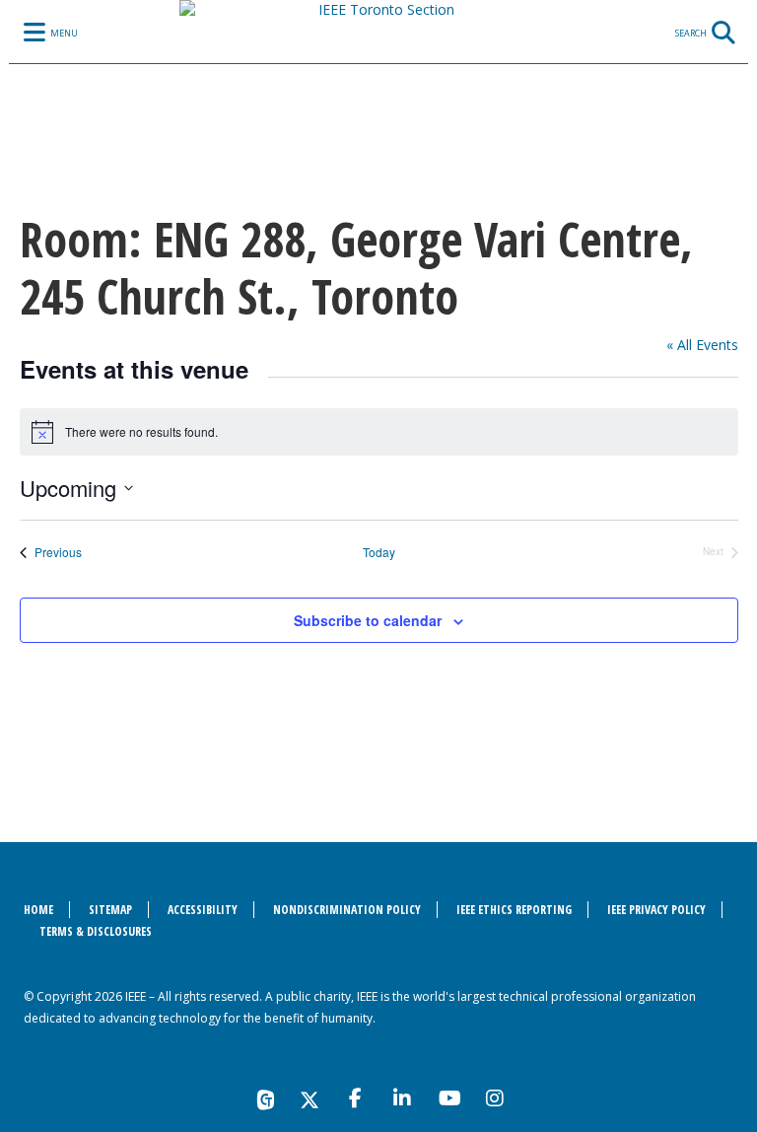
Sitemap (110, 909)
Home (38, 909)
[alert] (379, 432)
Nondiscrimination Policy (347, 909)
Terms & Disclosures (95, 931)
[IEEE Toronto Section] (378, 74)
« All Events (702, 344)
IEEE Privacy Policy (656, 909)
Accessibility (203, 909)
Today (379, 552)
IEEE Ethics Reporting (514, 909)
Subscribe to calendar (368, 620)
